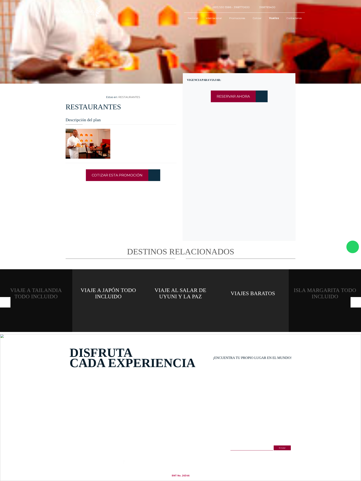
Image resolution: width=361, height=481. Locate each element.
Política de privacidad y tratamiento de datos (193, 458)
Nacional (193, 18)
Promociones (237, 18)
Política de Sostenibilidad (184, 460)
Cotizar (257, 18)
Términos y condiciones (183, 456)
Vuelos (274, 18)
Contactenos (294, 18)
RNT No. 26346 (180, 475)
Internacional (214, 18)
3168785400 (267, 7)
